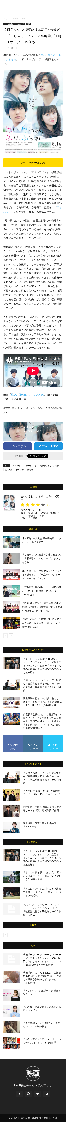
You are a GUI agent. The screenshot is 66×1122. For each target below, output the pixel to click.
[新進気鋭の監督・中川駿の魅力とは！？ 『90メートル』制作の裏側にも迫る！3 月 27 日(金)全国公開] (11, 702)
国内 (28, 24)
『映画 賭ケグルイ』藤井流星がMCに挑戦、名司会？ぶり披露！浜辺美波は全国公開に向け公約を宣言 (42, 607)
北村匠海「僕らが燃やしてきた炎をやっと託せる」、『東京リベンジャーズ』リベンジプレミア (42, 574)
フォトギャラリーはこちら (33, 162)
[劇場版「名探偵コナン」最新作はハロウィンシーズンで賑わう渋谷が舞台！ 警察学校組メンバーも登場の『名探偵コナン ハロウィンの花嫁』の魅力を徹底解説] (11, 719)
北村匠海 (27, 465)
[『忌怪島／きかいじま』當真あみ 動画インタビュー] (11, 1011)
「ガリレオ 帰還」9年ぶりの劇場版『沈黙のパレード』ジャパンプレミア (42, 794)
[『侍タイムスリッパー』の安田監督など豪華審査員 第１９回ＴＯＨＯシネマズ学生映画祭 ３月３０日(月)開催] (11, 684)
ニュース (20, 24)
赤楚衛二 (31, 469)
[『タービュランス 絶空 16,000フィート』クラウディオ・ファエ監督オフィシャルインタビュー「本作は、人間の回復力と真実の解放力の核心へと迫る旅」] (11, 663)
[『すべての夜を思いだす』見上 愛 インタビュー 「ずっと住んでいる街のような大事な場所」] (11, 877)
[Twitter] (37, 1094)
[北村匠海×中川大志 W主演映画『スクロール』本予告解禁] (11, 542)
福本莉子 (20, 469)
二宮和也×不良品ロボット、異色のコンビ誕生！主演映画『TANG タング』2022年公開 (42, 591)
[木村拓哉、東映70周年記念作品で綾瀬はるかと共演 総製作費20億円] (11, 811)
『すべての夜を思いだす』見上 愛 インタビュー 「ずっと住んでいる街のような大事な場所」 (42, 876)
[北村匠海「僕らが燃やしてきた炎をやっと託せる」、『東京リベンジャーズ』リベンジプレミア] (11, 574)
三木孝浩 (16, 465)
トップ (6, 18)
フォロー (33, 736)
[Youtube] (46, 1094)
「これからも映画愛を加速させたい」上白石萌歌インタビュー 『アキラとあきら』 (42, 558)
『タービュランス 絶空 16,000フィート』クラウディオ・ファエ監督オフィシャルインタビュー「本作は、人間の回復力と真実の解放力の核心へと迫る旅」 (42, 666)
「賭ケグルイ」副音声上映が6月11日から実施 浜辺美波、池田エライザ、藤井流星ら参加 (42, 623)
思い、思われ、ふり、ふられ (27, 394)
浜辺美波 (8, 469)
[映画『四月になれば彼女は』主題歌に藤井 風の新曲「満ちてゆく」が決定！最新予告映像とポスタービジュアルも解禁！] (11, 977)
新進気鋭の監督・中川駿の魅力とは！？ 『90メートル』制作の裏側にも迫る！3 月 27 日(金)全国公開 (42, 701)
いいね (13, 736)
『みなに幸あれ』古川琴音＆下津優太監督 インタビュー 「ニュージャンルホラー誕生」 (42, 892)
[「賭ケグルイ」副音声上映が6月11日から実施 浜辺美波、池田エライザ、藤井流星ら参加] (11, 623)
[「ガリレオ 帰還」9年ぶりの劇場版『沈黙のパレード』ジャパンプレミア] (11, 795)
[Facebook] (19, 1094)
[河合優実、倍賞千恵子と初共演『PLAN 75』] (11, 827)
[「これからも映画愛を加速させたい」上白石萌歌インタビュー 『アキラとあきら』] (11, 558)
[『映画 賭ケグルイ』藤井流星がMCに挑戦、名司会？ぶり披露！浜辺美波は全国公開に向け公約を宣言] (11, 607)
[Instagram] (28, 1094)
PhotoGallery (19, 18)
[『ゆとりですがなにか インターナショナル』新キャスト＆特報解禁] (11, 1043)
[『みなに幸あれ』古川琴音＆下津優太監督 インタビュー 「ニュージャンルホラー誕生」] (11, 893)
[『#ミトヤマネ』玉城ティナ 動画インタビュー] (11, 995)
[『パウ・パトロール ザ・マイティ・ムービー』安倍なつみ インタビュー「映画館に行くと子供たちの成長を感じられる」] (11, 909)
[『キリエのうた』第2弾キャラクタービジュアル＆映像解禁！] (11, 1027)
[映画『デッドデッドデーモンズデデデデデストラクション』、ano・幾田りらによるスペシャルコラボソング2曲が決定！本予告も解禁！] (11, 959)
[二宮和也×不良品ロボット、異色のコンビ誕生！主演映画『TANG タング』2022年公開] (11, 591)
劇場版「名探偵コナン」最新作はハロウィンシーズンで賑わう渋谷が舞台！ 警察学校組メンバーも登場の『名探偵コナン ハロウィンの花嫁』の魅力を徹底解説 (42, 721)
